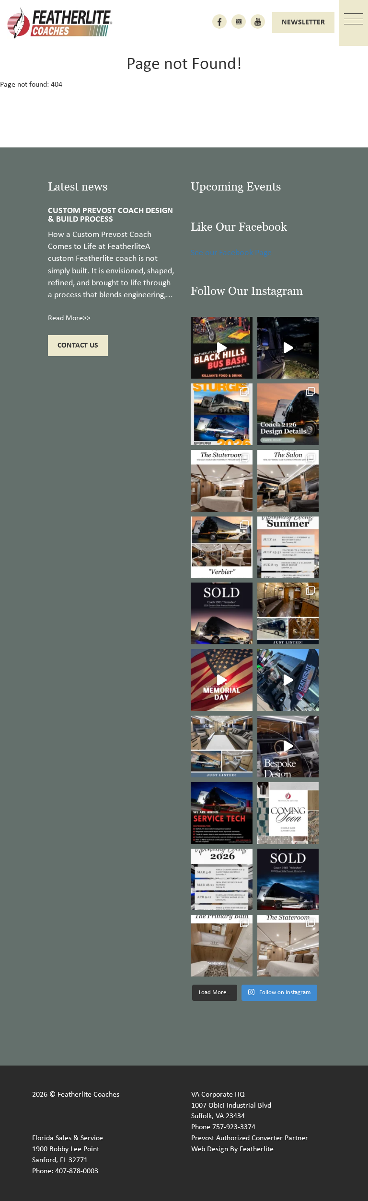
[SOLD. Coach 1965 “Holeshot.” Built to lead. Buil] (288, 879)
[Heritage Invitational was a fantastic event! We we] (288, 680)
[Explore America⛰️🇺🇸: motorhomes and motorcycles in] (288, 348)
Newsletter (303, 22)
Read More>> (69, 318)
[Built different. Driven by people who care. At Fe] (222, 813)
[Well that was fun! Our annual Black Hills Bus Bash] (222, 348)
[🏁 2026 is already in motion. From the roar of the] (222, 879)
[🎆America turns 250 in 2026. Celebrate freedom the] (288, 813)
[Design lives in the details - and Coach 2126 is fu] (288, 414)
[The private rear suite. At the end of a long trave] (222, 481)
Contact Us (78, 345)
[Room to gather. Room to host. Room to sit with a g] (288, 481)
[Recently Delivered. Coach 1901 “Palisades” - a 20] (222, 613)
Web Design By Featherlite (232, 1149)
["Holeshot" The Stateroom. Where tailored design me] (288, 946)
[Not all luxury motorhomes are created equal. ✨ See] (288, 746)
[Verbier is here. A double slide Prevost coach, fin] (222, 547)
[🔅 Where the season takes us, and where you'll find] (288, 547)
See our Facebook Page (231, 253)
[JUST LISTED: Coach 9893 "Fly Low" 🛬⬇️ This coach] (288, 613)
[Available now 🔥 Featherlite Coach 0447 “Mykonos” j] (222, 746)
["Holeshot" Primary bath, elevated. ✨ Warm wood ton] (222, 946)
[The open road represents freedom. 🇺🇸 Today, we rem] (222, 680)
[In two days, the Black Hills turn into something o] (222, 414)
